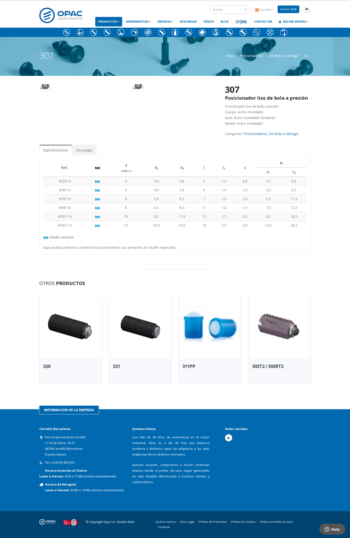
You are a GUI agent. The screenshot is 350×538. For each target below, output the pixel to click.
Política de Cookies (243, 521)
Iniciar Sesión (294, 22)
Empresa (164, 22)
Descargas (188, 22)
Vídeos (208, 22)
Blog (225, 22)
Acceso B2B (288, 9)
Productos (107, 22)
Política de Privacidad (212, 521)
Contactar (263, 22)
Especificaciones (55, 150)
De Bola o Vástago (283, 55)
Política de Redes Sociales (276, 521)
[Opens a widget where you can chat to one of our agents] (332, 530)
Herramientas (137, 22)
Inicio (230, 55)
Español (265, 10)
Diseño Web (126, 522)
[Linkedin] (306, 8)
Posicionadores (252, 55)
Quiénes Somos (165, 521)
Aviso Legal (187, 521)
